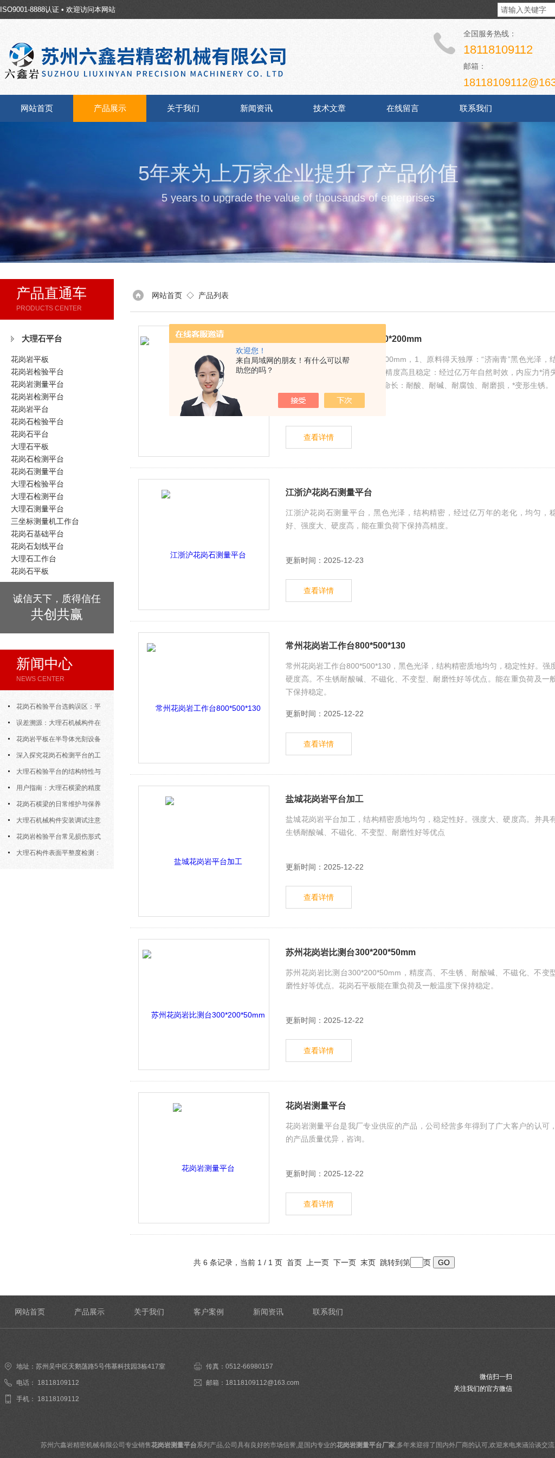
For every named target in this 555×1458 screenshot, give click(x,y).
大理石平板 (30, 446)
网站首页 (37, 108)
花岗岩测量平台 (37, 384)
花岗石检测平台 (37, 459)
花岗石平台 (30, 434)
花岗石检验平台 (37, 421)
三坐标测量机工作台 (45, 521)
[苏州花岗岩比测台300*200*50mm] (204, 1004)
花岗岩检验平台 (37, 371)
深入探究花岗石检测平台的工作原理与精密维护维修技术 (54, 757)
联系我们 (476, 108)
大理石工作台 (33, 558)
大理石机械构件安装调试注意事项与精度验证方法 (54, 822)
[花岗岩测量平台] (204, 1158)
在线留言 (402, 108)
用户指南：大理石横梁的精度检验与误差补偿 (54, 790)
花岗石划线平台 (37, 546)
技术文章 (329, 108)
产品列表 (213, 295)
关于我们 (183, 108)
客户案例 (208, 1311)
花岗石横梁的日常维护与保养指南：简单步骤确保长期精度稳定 (57, 806)
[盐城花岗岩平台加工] (203, 851)
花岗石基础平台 (37, 533)
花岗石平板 (30, 571)
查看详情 (319, 437)
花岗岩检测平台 (37, 396)
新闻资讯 (256, 108)
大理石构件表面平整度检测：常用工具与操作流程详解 (54, 855)
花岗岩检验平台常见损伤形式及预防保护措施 (54, 839)
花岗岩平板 (30, 359)
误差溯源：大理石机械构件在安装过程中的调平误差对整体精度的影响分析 (57, 725)
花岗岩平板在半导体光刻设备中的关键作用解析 (54, 741)
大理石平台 (42, 338)
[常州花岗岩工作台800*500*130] (204, 698)
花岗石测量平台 (37, 471)
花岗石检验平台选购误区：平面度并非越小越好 (54, 709)
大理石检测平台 (37, 496)
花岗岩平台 (30, 409)
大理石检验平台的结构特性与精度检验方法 (54, 774)
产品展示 (110, 108)
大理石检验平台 (37, 483)
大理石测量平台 (37, 508)
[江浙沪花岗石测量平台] (204, 544)
